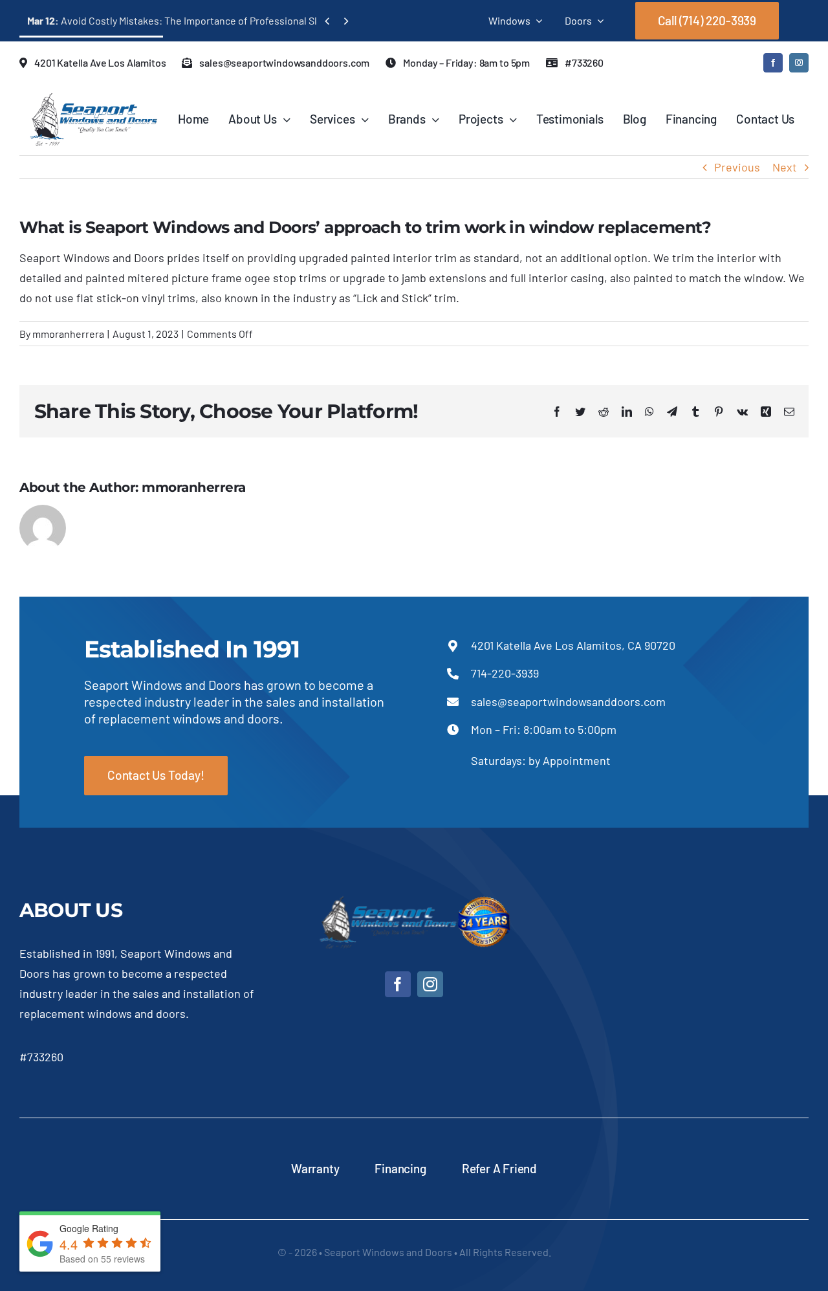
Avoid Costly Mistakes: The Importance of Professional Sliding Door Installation (222, 20)
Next (784, 167)
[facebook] (773, 62)
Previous (737, 167)
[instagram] (799, 62)
